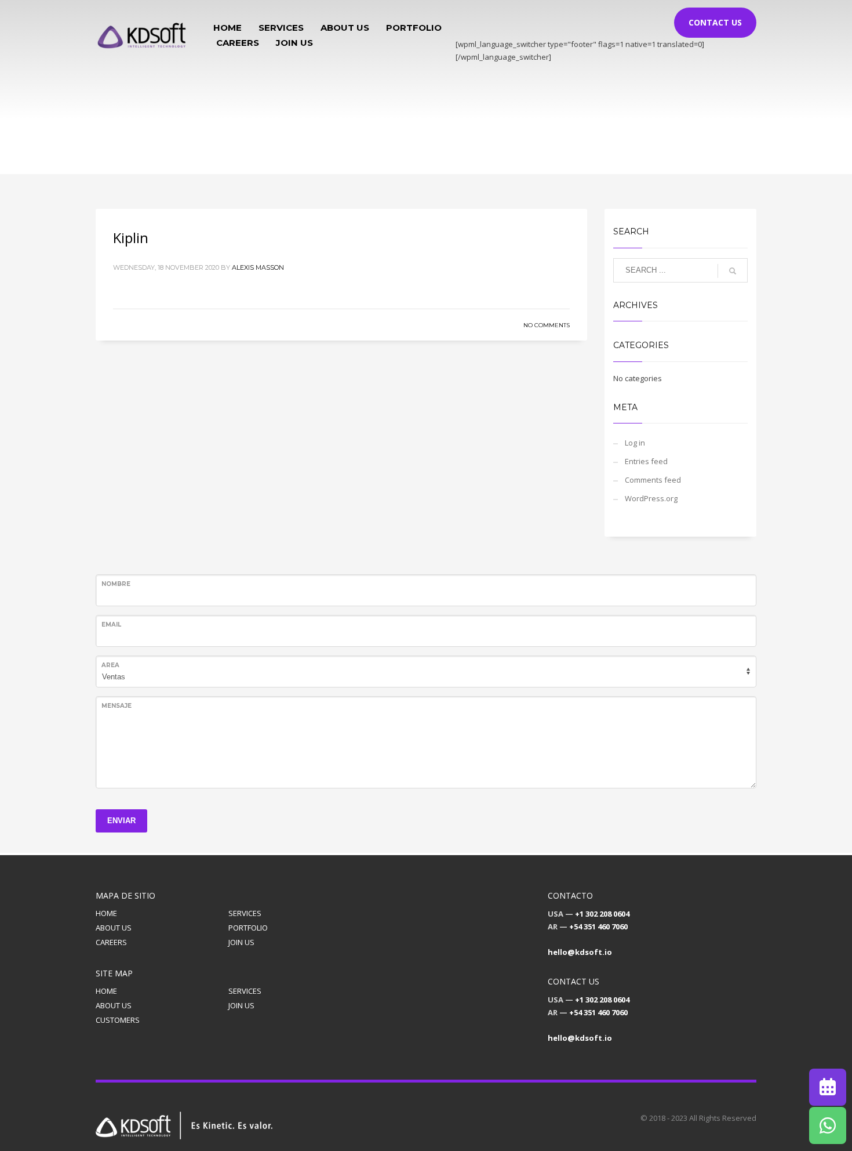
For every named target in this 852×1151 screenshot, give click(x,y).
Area (110, 665)
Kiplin (130, 237)
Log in (635, 442)
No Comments (546, 325)
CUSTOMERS (118, 1020)
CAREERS (111, 942)
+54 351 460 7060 (598, 926)
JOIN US (241, 942)
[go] (733, 271)
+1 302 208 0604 (602, 914)
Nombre (115, 584)
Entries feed (646, 461)
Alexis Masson (258, 267)
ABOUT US (114, 927)
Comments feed (653, 480)
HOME (106, 913)
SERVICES (244, 913)
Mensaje (116, 706)
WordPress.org (651, 498)
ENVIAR (121, 820)
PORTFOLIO (248, 927)
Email (111, 624)
